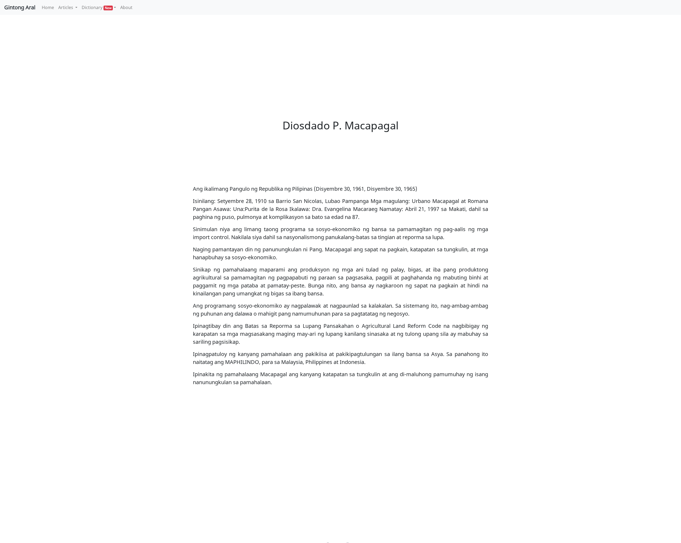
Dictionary (96, 7)
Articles (66, 7)
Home (49, 7)
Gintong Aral (19, 7)
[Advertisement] (340, 58)
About (126, 7)
